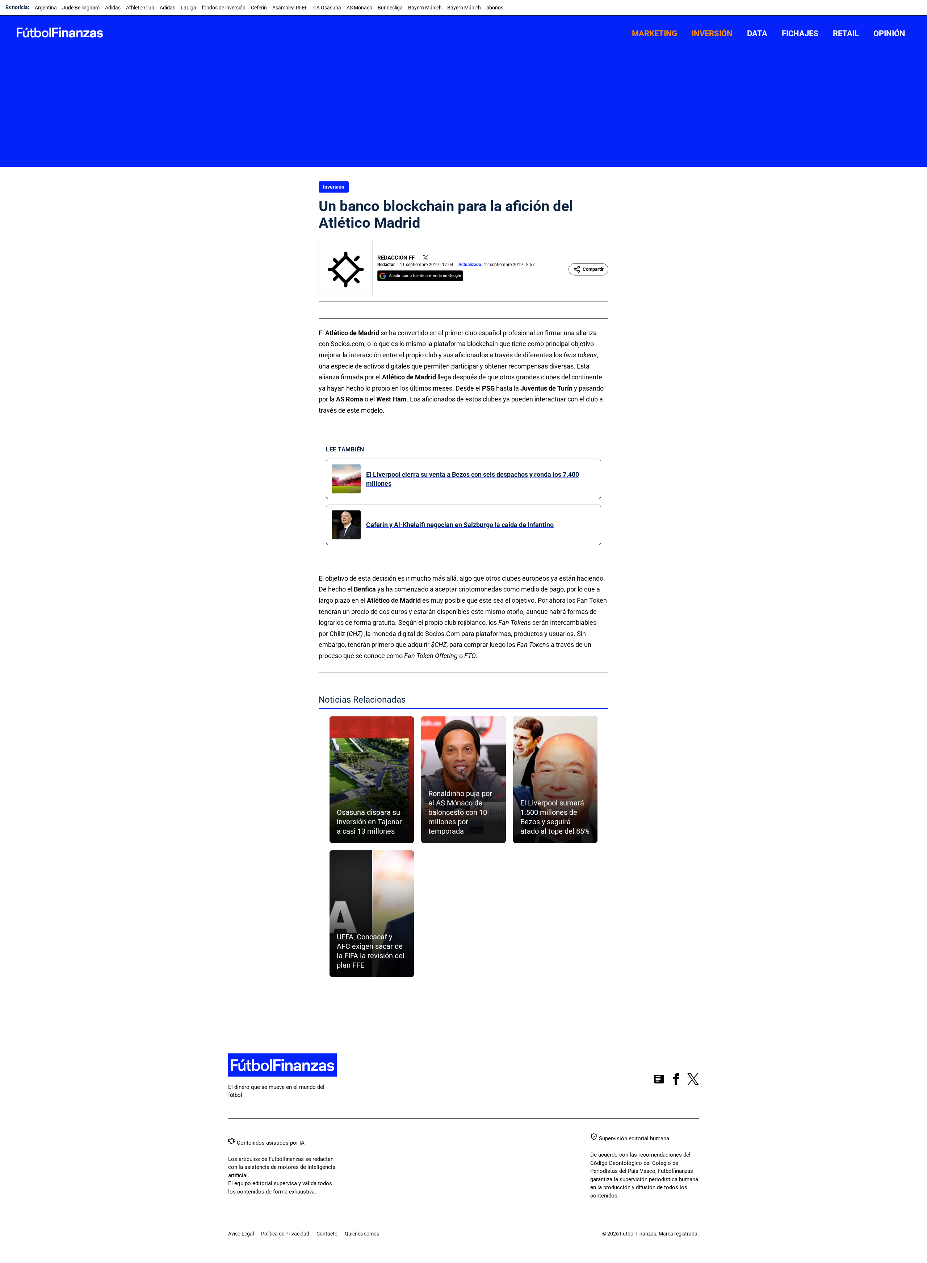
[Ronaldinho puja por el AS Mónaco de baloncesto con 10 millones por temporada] (463, 779)
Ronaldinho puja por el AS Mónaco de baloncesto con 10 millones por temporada (460, 812)
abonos (494, 7)
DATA (757, 33)
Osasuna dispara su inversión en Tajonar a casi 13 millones (369, 821)
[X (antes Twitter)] (693, 1080)
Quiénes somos (362, 1234)
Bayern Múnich (425, 7)
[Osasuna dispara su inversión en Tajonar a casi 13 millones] (372, 779)
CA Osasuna (327, 7)
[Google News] (659, 1080)
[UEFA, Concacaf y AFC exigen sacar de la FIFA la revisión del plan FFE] (372, 913)
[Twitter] (425, 257)
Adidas (113, 7)
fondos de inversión (224, 7)
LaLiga (188, 7)
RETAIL (846, 33)
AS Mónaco (359, 7)
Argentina (46, 7)
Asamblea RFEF (290, 7)
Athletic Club (140, 7)
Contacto (326, 1234)
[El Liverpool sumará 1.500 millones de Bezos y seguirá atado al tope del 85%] (555, 779)
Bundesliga (390, 7)
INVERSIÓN (712, 33)
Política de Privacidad (285, 1234)
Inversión (333, 187)
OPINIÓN (889, 33)
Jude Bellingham (81, 7)
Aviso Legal (241, 1234)
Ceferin (259, 7)
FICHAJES (800, 33)
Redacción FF (396, 257)
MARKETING (654, 33)
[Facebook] (676, 1080)
